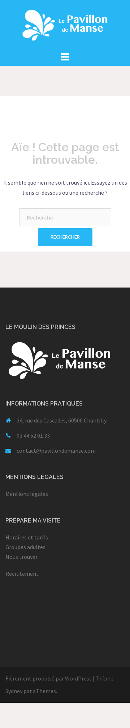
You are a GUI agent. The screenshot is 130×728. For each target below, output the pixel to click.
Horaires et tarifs (26, 537)
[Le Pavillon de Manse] (65, 24)
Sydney (13, 691)
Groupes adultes (25, 547)
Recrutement (22, 573)
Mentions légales (26, 493)
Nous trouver (21, 556)
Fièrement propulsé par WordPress (48, 678)
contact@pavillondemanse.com (56, 450)
